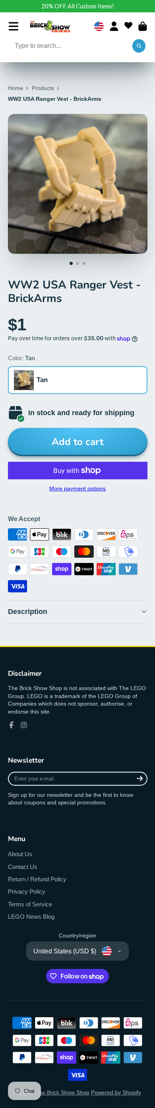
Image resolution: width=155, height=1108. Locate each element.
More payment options (77, 488)
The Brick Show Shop (62, 1092)
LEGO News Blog (31, 916)
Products (43, 88)
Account (114, 26)
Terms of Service (30, 904)
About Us (20, 854)
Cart (142, 26)
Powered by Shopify (116, 1092)
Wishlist (128, 26)
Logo (50, 26)
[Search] (139, 46)
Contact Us (22, 866)
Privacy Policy (26, 891)
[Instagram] (23, 725)
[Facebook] (11, 725)
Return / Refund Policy (37, 879)
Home (15, 88)
